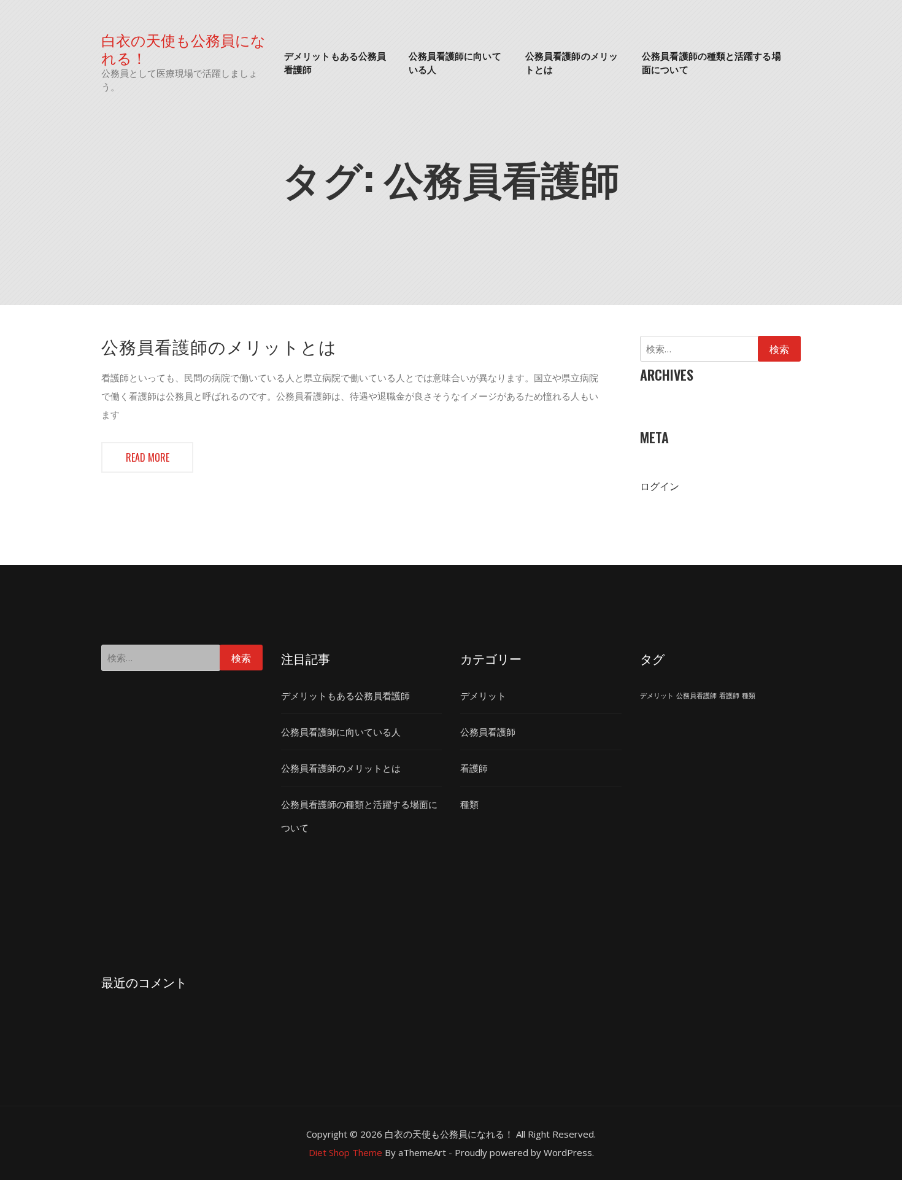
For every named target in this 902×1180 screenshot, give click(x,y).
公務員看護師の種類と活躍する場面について (711, 62)
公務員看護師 (487, 732)
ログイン (659, 486)
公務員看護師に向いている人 (455, 62)
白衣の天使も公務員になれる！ (183, 48)
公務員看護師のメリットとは (571, 62)
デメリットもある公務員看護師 (335, 62)
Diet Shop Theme (345, 1152)
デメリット (483, 695)
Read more (147, 457)
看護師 (474, 768)
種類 (469, 804)
